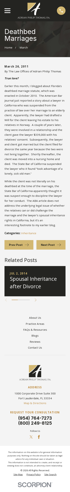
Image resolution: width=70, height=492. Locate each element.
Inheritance (28, 233)
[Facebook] (39, 437)
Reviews (35, 341)
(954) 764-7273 (35, 418)
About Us (35, 317)
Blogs (35, 335)
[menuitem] (18, 475)
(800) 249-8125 (35, 423)
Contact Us (35, 347)
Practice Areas (35, 323)
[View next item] (35, 300)
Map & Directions (35, 403)
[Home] (34, 11)
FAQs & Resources (35, 329)
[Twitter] (31, 437)
